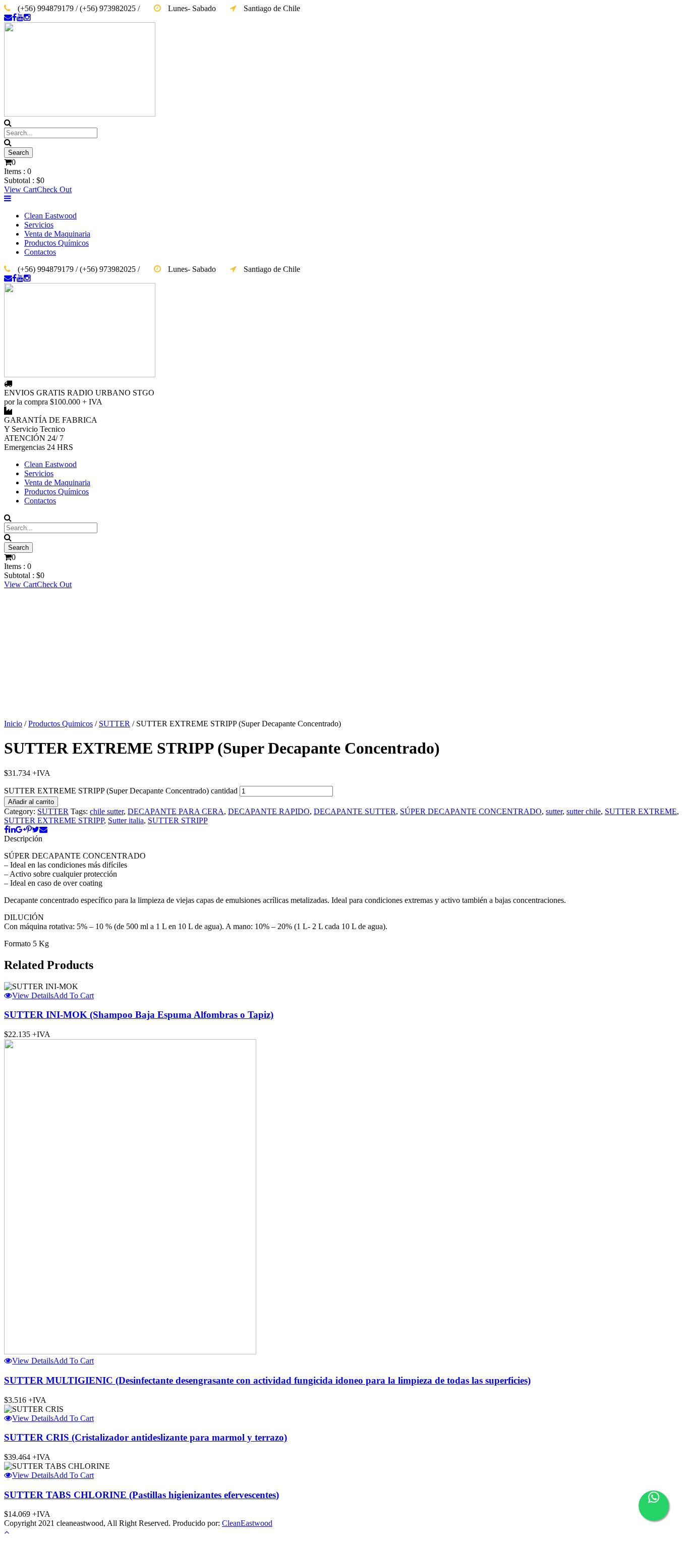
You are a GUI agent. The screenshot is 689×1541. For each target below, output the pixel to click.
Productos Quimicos (60, 723)
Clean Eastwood (50, 215)
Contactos (40, 252)
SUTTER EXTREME (641, 811)
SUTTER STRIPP (178, 820)
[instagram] (27, 17)
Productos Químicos (56, 243)
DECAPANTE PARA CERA (176, 811)
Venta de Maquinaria (57, 234)
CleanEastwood (247, 1523)
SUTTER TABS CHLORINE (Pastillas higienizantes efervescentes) (141, 1495)
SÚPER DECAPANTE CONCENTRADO (471, 811)
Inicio (13, 723)
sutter (554, 811)
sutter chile (583, 811)
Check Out (54, 189)
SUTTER (114, 723)
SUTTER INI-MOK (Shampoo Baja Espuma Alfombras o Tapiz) (138, 1014)
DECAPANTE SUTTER (355, 811)
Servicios (38, 224)
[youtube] (20, 17)
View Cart (20, 189)
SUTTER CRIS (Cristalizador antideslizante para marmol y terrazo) (145, 1437)
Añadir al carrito (31, 802)
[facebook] (14, 17)
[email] (8, 17)
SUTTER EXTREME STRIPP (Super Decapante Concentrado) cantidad (121, 790)
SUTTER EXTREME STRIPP (54, 820)
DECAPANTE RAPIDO (269, 811)
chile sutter (107, 811)
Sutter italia (126, 820)
